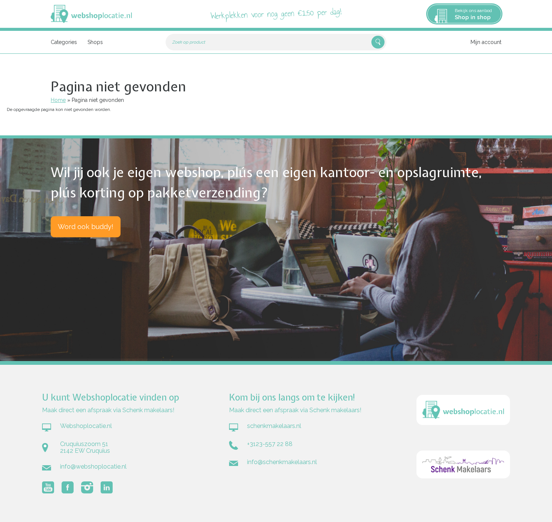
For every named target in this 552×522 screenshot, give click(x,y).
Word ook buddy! (85, 227)
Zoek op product (188, 42)
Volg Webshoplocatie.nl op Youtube (48, 487)
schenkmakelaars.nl (274, 425)
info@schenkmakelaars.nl (282, 462)
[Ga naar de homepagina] (463, 435)
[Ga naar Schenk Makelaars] (463, 488)
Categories (64, 42)
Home (58, 100)
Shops (95, 42)
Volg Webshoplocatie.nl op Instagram (87, 487)
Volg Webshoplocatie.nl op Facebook (68, 487)
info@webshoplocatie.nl (93, 466)
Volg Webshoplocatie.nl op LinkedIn (107, 487)
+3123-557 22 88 (270, 444)
